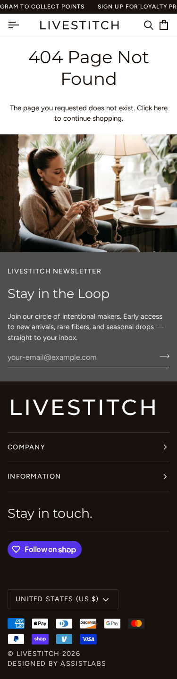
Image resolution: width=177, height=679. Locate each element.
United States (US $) (57, 599)
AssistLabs (83, 663)
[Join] (161, 356)
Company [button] (26, 447)
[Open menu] (22, 25)
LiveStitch (38, 653)
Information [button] (34, 476)
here (161, 108)
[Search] (139, 25)
